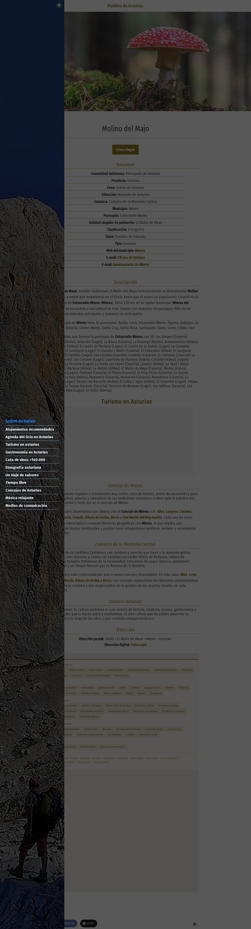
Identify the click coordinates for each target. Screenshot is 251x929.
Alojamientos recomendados (30, 429)
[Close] (59, 5)
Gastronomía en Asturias (27, 452)
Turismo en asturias (22, 444)
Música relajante (20, 498)
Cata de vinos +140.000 (25, 460)
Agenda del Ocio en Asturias (29, 437)
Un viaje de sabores (22, 475)
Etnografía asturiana (23, 467)
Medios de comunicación (26, 505)
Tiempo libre (16, 482)
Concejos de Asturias (23, 490)
